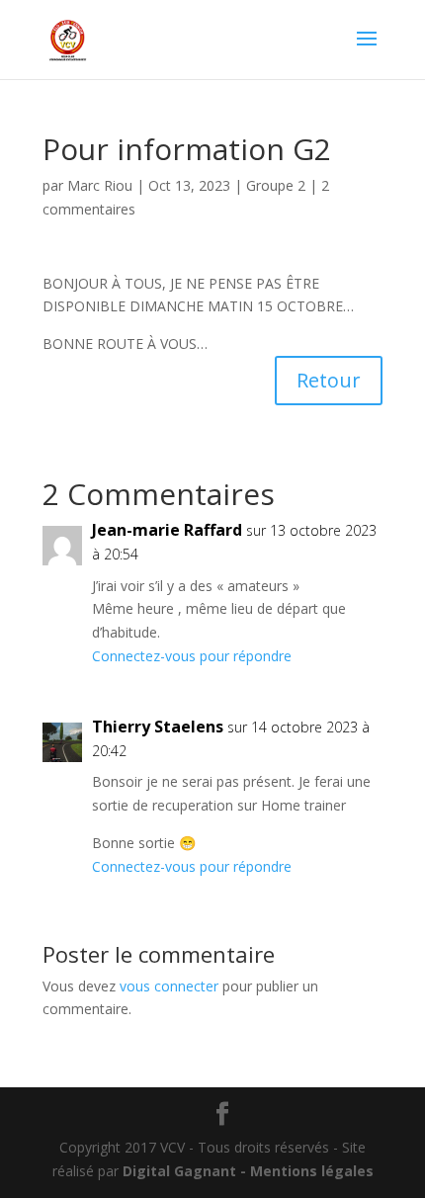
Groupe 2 (275, 185)
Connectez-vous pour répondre (192, 655)
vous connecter (169, 986)
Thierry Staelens (157, 726)
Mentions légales (312, 1170)
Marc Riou (99, 185)
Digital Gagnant (179, 1170)
